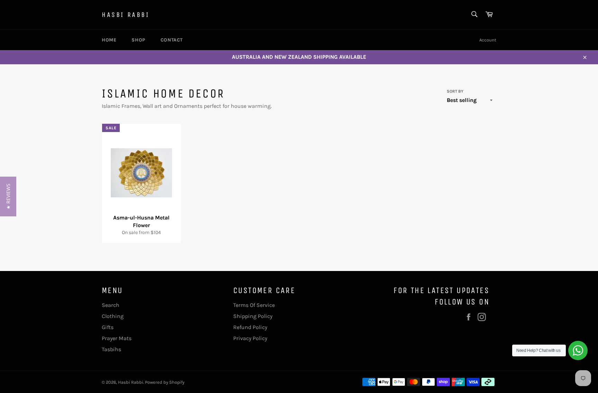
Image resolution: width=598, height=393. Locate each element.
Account (487, 40)
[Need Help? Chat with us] (578, 350)
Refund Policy (250, 327)
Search (110, 305)
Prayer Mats (117, 338)
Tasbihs (111, 349)
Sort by (455, 91)
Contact (172, 40)
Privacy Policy (250, 338)
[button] (8, 196)
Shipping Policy (252, 316)
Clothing (113, 316)
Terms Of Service (254, 305)
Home (109, 40)
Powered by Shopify (164, 382)
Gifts (108, 327)
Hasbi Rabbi (126, 15)
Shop (138, 40)
